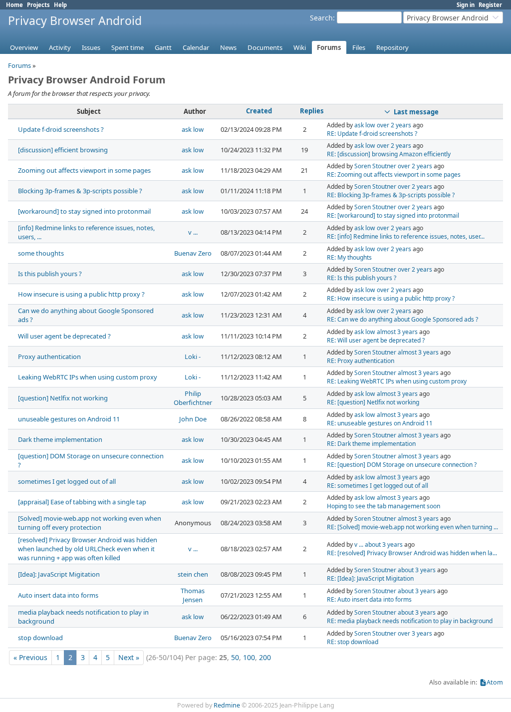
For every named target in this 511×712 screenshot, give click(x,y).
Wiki (299, 47)
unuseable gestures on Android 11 (69, 418)
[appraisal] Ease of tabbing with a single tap (82, 501)
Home (14, 4)
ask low (193, 129)
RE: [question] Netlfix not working (373, 402)
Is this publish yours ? (50, 273)
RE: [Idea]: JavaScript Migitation (370, 578)
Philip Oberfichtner (193, 398)
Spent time (127, 47)
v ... (193, 232)
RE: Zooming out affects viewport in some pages (394, 174)
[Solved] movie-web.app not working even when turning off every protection (89, 523)
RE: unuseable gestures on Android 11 (380, 423)
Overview (24, 47)
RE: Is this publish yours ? (361, 278)
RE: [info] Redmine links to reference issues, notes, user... (406, 236)
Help (60, 4)
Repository (392, 47)
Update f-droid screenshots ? (61, 129)
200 (265, 657)
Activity (60, 47)
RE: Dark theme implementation (371, 443)
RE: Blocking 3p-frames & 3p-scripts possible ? (391, 195)
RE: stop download (352, 642)
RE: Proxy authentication (360, 360)
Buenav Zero (193, 253)
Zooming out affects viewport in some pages (84, 170)
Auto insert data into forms (58, 595)
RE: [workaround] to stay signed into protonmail (393, 215)
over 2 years (394, 125)
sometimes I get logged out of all (67, 481)
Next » (128, 657)
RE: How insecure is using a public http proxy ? (391, 298)
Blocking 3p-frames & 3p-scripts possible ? (80, 190)
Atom (495, 682)
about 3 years (384, 544)
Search (321, 17)
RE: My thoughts (349, 257)
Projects (38, 4)
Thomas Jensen (193, 595)
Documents (265, 47)
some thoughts (41, 253)
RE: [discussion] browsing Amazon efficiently (389, 154)
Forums (329, 47)
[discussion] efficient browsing (63, 149)
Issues (91, 47)
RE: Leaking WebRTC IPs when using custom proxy (397, 381)
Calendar (196, 47)
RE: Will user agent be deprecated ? (376, 340)
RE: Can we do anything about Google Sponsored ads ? (402, 319)
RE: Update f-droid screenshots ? (372, 133)
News (228, 47)
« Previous (30, 657)
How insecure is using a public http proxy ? (81, 294)
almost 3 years (397, 332)
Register (490, 4)
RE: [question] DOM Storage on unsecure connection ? (402, 464)
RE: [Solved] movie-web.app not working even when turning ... (412, 527)
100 (249, 657)
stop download (40, 637)
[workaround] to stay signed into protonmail (84, 211)
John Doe (193, 418)
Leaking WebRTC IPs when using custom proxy (87, 376)
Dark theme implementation (60, 439)
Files (358, 47)
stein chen (193, 574)
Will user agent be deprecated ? (64, 336)
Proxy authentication (49, 356)
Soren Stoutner (375, 166)
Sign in (466, 4)
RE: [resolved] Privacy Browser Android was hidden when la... (412, 553)
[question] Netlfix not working (63, 397)
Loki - (193, 356)
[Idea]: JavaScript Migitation (59, 574)
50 (235, 657)
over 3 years (415, 633)
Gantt (163, 47)
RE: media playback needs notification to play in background (410, 621)
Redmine (227, 705)
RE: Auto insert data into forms (369, 599)
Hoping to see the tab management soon (383, 506)
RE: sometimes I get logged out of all (377, 485)
